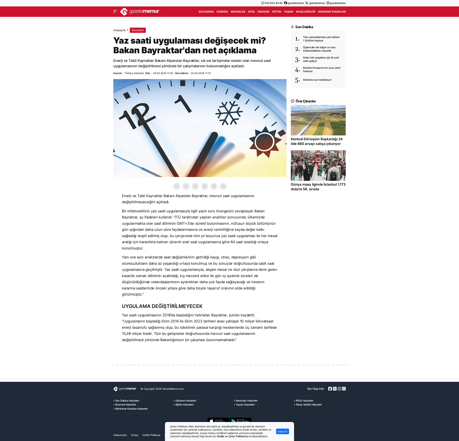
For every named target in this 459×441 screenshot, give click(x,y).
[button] (115, 12)
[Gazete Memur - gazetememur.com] (139, 11)
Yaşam (288, 11)
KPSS (251, 11)
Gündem (222, 11)
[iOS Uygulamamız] (218, 421)
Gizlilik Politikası (151, 435)
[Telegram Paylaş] (204, 186)
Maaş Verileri (305, 11)
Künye (134, 435)
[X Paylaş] (186, 186)
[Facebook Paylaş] (176, 186)
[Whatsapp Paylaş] (213, 186)
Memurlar (238, 11)
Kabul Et (282, 431)
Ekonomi (263, 11)
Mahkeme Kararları (332, 11)
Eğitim (276, 11)
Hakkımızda (120, 435)
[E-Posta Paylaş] (223, 186)
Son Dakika (206, 11)
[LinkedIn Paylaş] (195, 186)
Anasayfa (119, 30)
